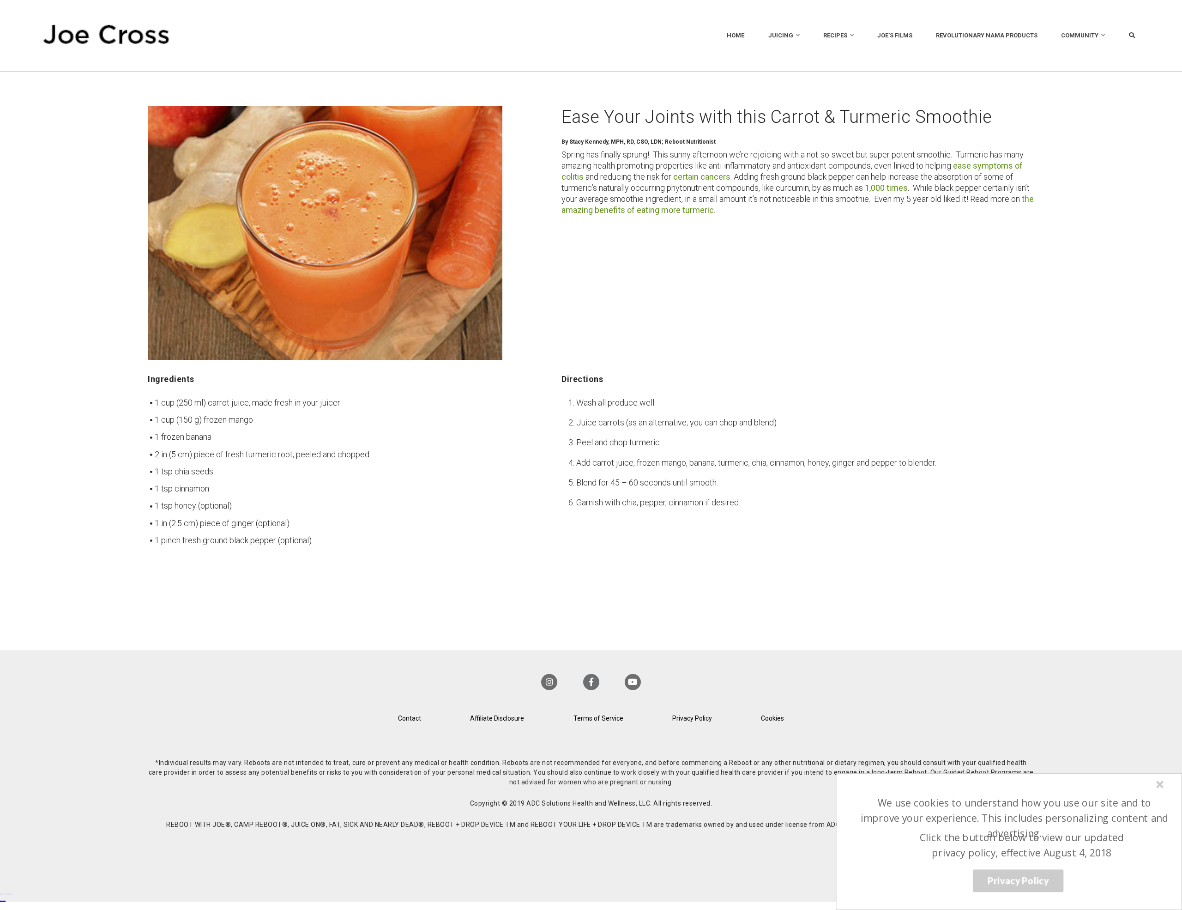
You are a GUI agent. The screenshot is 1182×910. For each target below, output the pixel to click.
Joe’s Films (894, 35)
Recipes (835, 35)
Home (735, 35)
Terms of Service (598, 718)
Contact (409, 718)
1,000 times (886, 188)
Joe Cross (106, 35)
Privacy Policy (692, 718)
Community (1079, 35)
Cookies (772, 718)
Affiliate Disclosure (497, 718)
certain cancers (701, 177)
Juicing (780, 35)
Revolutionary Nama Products (986, 35)
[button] (1014, 818)
